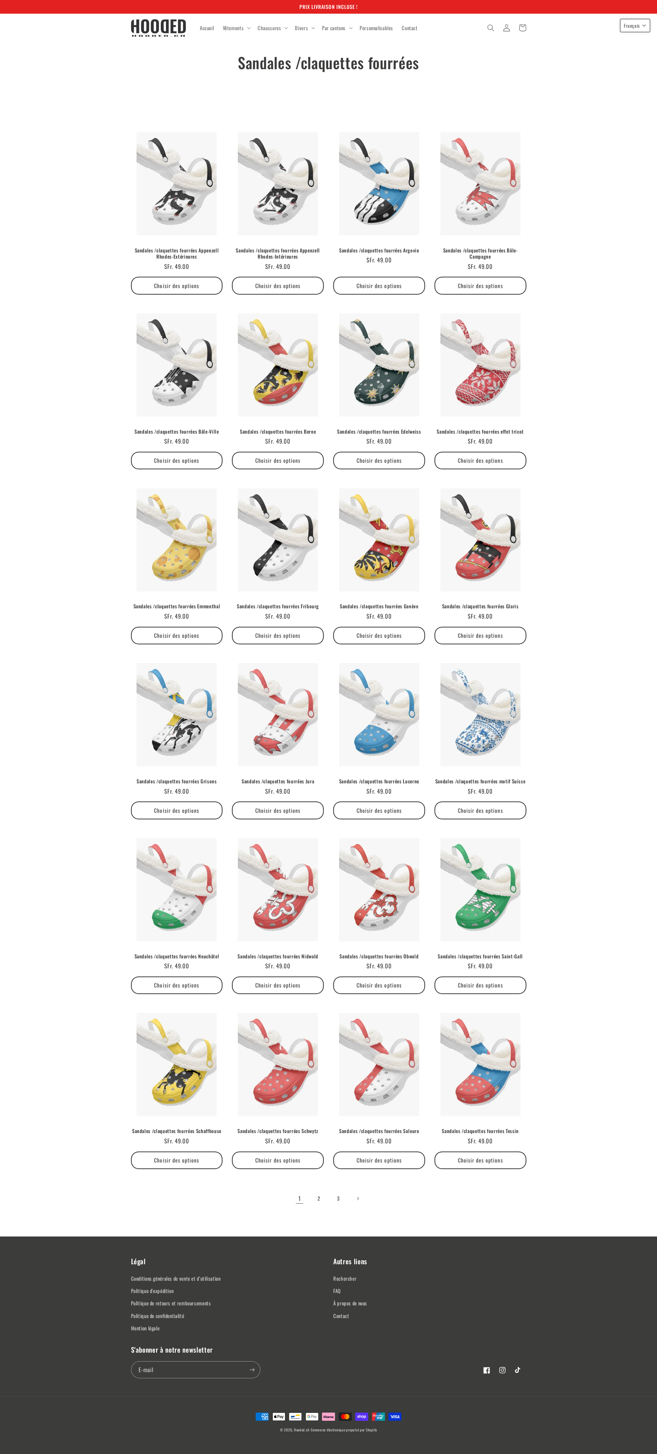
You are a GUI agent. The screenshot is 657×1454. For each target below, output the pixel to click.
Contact (341, 1315)
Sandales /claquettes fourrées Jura (278, 781)
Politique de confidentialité (157, 1315)
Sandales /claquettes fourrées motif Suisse (480, 781)
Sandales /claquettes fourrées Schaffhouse (176, 1131)
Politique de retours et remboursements (171, 1303)
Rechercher (345, 1278)
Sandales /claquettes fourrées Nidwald (277, 956)
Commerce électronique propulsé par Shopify (344, 1429)
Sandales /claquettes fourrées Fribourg (278, 606)
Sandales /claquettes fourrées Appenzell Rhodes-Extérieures (177, 253)
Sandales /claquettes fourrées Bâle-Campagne (480, 253)
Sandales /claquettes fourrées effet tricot (480, 431)
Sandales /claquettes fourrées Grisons (177, 781)
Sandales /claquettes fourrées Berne (278, 431)
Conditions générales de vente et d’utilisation (176, 1278)
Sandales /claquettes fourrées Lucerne (379, 781)
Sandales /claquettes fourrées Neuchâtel (176, 956)
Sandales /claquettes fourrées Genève (379, 606)
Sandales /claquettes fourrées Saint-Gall (480, 956)
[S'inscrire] (252, 1369)
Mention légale (145, 1328)
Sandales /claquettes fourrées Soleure (379, 1131)
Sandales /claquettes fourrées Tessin (480, 1131)
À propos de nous (350, 1303)
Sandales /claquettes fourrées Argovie (379, 250)
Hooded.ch (302, 1429)
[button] (236, 28)
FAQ (337, 1290)
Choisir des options (176, 286)
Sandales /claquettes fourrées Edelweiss (379, 431)
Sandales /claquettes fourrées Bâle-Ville (176, 431)
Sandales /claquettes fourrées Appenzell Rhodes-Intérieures (278, 253)
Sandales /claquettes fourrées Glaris (480, 606)
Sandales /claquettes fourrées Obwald (378, 956)
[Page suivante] (357, 1198)
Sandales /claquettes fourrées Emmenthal (176, 606)
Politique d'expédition (152, 1290)
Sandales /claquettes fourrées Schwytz (277, 1131)
